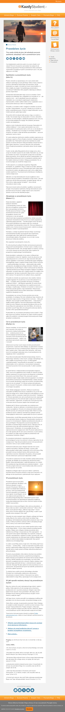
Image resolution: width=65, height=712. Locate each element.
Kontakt (21, 703)
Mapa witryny (53, 60)
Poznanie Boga (49, 15)
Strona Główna (13, 703)
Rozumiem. (29, 709)
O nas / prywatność (40, 703)
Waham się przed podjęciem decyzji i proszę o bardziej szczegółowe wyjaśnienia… (23, 629)
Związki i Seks (35, 15)
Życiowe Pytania (22, 15)
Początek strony (52, 703)
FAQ (58, 15)
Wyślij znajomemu (52, 57)
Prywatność (53, 62)
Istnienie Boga (9, 15)
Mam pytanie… (12, 634)
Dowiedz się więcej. (19, 709)
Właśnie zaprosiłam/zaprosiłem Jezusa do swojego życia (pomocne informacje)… (25, 624)
